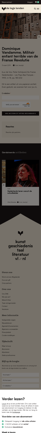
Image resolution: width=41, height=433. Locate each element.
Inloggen (30, 2)
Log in (4, 404)
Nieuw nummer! (7, 2)
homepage (16, 412)
